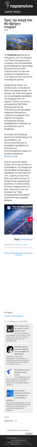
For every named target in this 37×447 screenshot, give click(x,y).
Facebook (24, 244)
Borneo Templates (26, 444)
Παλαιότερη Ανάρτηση (26, 253)
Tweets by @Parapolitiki (13, 316)
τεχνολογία (18, 244)
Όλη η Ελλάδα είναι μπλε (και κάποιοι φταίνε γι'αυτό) (22, 372)
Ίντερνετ (11, 244)
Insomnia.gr (26, 239)
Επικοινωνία (17, 12)
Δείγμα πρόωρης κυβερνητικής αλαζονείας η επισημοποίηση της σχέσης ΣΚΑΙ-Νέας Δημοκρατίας (18, 395)
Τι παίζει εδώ (8, 12)
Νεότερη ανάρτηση (10, 253)
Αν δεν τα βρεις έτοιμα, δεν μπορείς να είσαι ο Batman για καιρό (22, 328)
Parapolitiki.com (24, 438)
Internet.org (10, 156)
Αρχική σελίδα (18, 254)
